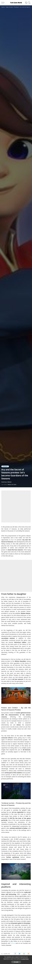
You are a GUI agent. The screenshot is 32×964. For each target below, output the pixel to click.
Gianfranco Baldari (6, 482)
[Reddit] (28, 953)
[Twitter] (19, 953)
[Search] (29, 2)
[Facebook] (15, 953)
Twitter (12, 943)
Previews (5, 466)
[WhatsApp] (24, 953)
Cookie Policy (25, 959)
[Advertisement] (16, 506)
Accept (16, 962)
